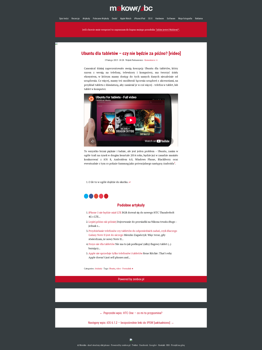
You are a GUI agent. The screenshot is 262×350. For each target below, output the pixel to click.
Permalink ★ (127, 268)
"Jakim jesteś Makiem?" (167, 29)
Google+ (153, 345)
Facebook (143, 345)
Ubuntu (112, 268)
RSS (168, 345)
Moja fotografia (185, 18)
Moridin (82, 345)
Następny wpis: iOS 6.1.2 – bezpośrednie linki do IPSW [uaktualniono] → (131, 323)
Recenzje (76, 18)
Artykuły (86, 18)
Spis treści (64, 18)
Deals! (114, 18)
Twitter (135, 345)
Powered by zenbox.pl (131, 279)
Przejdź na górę (178, 345)
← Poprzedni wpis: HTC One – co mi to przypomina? (131, 313)
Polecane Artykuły (101, 18)
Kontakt (161, 345)
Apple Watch (125, 18)
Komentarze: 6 (150, 60)
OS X (150, 18)
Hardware (159, 18)
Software (171, 18)
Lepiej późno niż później (103, 221)
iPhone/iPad (139, 18)
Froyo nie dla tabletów (102, 244)
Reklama (199, 18)
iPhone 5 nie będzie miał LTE (105, 212)
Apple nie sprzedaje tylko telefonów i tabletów (116, 253)
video (118, 268)
